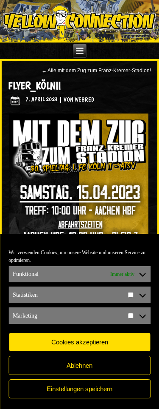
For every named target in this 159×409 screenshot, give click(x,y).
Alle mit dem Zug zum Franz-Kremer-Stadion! (96, 71)
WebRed (84, 99)
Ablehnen (79, 365)
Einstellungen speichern (79, 388)
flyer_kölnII (34, 86)
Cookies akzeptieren (79, 342)
